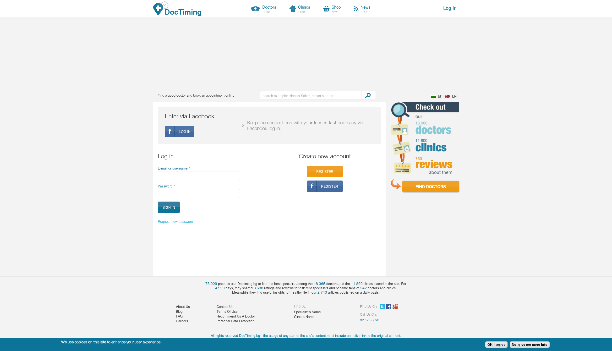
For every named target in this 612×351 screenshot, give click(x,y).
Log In (450, 7)
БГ (440, 96)
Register (324, 171)
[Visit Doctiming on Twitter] (382, 307)
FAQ (179, 316)
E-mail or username (174, 168)
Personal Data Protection (235, 320)
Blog (179, 311)
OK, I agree (496, 344)
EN (454, 96)
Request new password (175, 221)
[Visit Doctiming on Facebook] (388, 307)
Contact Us (225, 306)
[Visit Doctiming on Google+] (395, 307)
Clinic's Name (304, 316)
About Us (183, 306)
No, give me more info (529, 344)
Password (166, 186)
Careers (182, 320)
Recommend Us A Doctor (236, 316)
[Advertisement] (306, 52)
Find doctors (430, 186)
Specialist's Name (307, 311)
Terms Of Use (227, 311)
